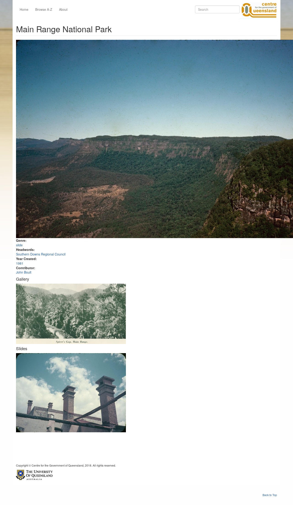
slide (19, 245)
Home (24, 9)
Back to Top (270, 495)
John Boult (23, 272)
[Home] (258, 9)
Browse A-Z (43, 9)
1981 (19, 263)
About (63, 9)
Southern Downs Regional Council (40, 254)
